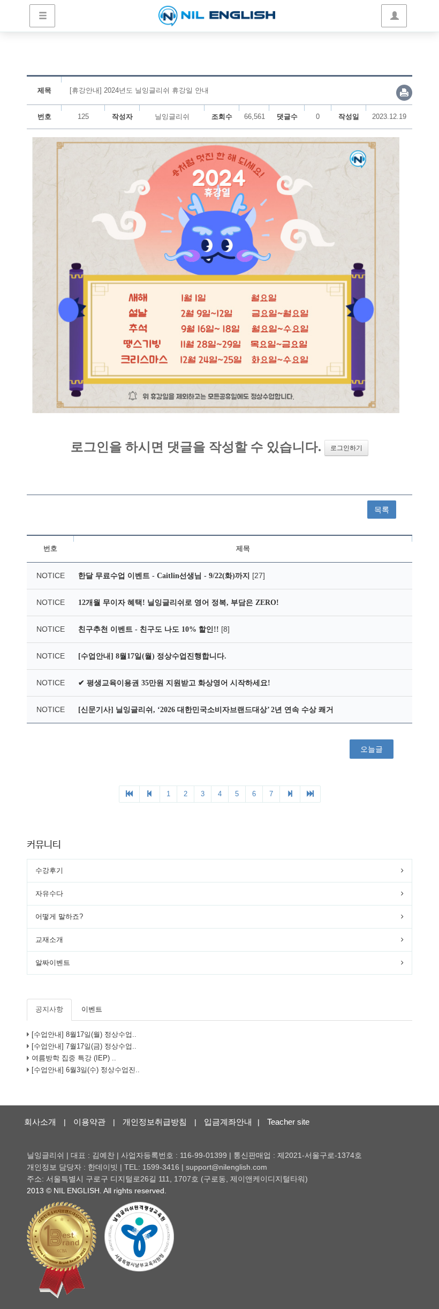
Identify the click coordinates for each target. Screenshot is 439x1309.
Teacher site (288, 1121)
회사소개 (40, 1121)
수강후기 (49, 870)
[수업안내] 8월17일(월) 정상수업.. (84, 1034)
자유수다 (49, 893)
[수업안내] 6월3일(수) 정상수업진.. (86, 1070)
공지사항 (49, 1009)
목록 (381, 509)
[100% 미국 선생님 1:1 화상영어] (216, 16)
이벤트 (91, 1009)
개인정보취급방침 (155, 1121)
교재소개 (49, 940)
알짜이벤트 (52, 963)
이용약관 (89, 1121)
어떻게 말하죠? (59, 916)
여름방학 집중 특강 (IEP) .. (74, 1058)
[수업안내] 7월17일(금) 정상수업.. (84, 1046)
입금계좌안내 (228, 1121)
